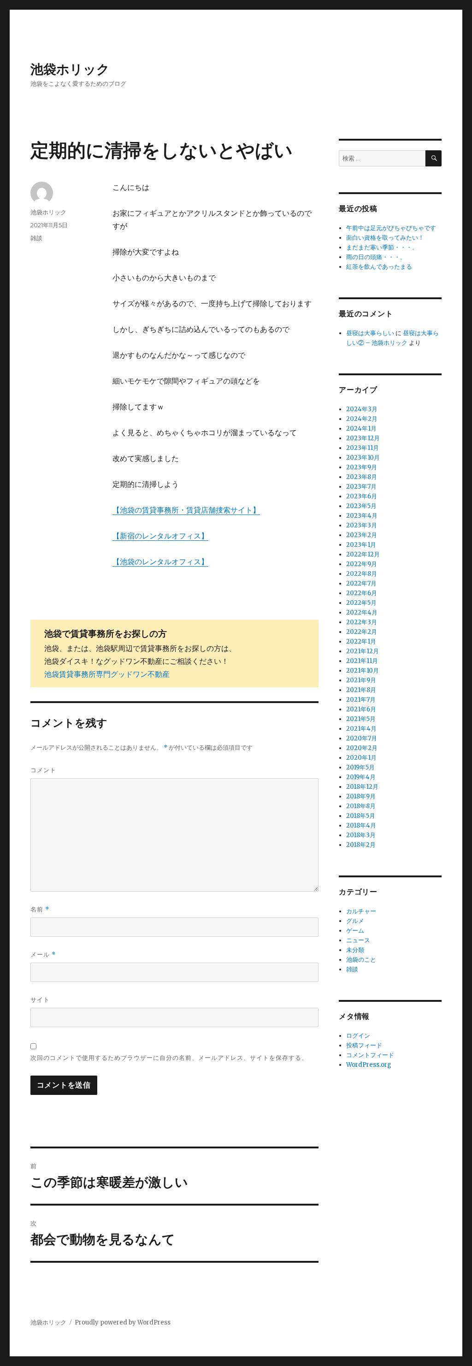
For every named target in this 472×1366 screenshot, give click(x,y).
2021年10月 (362, 670)
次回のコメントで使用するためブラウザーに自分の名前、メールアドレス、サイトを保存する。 (169, 1057)
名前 (39, 909)
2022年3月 (361, 622)
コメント (43, 770)
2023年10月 (363, 457)
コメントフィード (370, 1055)
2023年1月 (361, 545)
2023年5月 (361, 506)
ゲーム (355, 930)
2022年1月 (361, 641)
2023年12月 (363, 438)
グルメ (355, 921)
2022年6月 (361, 593)
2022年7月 (361, 583)
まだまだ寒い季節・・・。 (382, 247)
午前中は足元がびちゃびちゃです (391, 228)
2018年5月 (360, 816)
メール (43, 954)
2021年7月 (361, 700)
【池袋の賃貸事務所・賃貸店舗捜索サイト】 (186, 509)
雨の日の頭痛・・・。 (376, 257)
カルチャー (361, 911)
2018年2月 (361, 845)
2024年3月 (362, 409)
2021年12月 (362, 651)
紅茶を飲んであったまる (379, 267)
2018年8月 (361, 806)
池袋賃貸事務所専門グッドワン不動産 (107, 674)
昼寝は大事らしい (370, 333)
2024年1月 (361, 428)
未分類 (355, 950)
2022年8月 (361, 574)
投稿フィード (364, 1045)
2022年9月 (361, 564)
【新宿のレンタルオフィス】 (160, 535)
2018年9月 (361, 796)
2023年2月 (361, 535)
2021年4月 (361, 729)
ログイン (358, 1036)
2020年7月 (361, 738)
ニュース (358, 940)
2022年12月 (363, 554)
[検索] (433, 158)
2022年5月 (361, 603)
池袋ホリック (70, 69)
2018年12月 (362, 787)
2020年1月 (361, 758)
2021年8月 (361, 690)
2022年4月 (362, 612)
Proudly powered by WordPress (123, 1322)
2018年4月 (361, 825)
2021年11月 (362, 661)
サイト (40, 999)
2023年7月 (361, 487)
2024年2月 (362, 419)
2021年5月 (361, 719)
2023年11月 (362, 448)
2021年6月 (361, 709)
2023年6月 (361, 496)
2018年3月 (361, 835)
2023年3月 (361, 525)
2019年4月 (361, 777)
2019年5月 (360, 767)
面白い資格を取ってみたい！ (385, 238)
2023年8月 (361, 477)
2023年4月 (362, 516)
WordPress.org (368, 1065)
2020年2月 (362, 748)
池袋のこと (361, 960)
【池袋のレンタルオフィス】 (160, 561)
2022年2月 (361, 632)
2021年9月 (361, 680)
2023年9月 (361, 467)
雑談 (36, 238)
